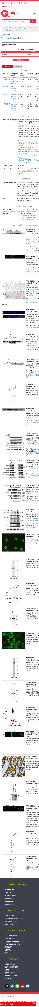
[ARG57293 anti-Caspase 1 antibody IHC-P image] (13, 766)
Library (8, 950)
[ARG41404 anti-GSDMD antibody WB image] (13, 441)
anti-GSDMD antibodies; (28, 217)
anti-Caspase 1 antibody (14, 81)
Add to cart (20, 60)
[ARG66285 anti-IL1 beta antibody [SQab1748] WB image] (13, 693)
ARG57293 (6, 79)
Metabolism (9, 898)
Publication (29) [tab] (18, 66)
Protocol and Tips (12, 944)
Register (6, 3)
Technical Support (12, 941)
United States (8, 6)
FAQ (6, 953)
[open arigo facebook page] (12, 988)
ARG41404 (6, 86)
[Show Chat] (33, 1004)
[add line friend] (17, 988)
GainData (8, 947)
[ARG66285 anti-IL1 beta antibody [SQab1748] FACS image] (13, 716)
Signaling (9, 901)
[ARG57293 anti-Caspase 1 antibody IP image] (13, 791)
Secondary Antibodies (14, 918)
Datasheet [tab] (7, 66)
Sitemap (8, 979)
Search (33, 21)
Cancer (8, 892)
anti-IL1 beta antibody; (28, 219)
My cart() (23, 3)
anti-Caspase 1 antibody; (28, 215)
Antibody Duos (11, 921)
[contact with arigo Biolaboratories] (22, 988)
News (7, 970)
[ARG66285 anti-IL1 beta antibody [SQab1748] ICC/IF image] (13, 734)
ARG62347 (6, 104)
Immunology (10, 889)
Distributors (10, 973)
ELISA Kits (9, 924)
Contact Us (9, 938)
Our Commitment (11, 967)
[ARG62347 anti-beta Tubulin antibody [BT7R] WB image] (13, 231)
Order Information (12, 935)
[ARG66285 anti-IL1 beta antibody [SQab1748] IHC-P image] (13, 289)
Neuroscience (10, 895)
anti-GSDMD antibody (13, 89)
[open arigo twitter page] (7, 988)
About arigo (10, 964)
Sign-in (14, 3)
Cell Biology (10, 904)
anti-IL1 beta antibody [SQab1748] (15, 96)
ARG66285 (6, 94)
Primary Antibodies (12, 915)
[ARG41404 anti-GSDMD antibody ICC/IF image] (13, 542)
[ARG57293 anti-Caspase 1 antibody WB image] (13, 361)
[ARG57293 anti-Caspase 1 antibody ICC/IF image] (13, 257)
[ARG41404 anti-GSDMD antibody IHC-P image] (13, 313)
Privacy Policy (11, 976)
